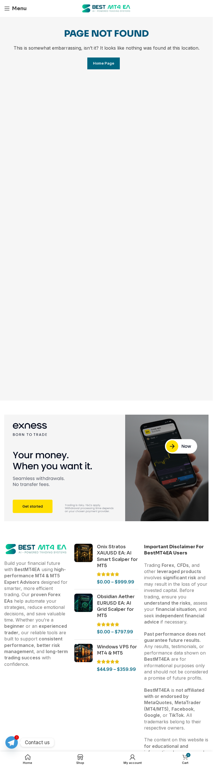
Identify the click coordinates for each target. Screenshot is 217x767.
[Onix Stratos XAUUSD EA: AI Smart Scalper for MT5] (83, 564)
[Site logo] (106, 8)
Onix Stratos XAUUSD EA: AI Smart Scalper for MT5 (117, 556)
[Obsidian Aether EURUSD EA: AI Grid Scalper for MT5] (83, 614)
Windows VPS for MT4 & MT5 (117, 650)
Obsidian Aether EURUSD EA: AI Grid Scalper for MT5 (116, 606)
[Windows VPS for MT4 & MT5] (83, 658)
